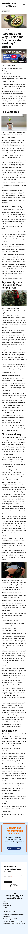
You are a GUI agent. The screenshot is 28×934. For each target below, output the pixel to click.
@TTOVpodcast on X (9, 911)
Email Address (8, 876)
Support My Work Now (14, 848)
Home (4, 901)
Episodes (5, 903)
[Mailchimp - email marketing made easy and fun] (14, 886)
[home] (8, 4)
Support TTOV (7, 905)
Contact (5, 907)
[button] (24, 4)
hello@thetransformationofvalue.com (13, 914)
